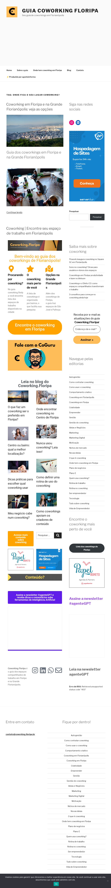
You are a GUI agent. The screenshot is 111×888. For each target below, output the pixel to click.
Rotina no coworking (78, 488)
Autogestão (74, 377)
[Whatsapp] (50, 670)
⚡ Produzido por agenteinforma (21, 77)
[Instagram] (35, 670)
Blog (69, 70)
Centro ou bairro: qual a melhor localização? (19, 449)
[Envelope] (58, 670)
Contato (80, 70)
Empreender (74, 412)
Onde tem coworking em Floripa (47, 70)
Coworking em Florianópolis (81, 397)
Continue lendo (14, 212)
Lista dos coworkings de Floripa (87, 548)
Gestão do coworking (79, 422)
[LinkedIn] (78, 122)
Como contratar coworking (81, 382)
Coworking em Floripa (79, 402)
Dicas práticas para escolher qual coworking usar (20, 483)
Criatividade (74, 407)
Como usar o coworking (80, 387)
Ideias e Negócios (77, 427)
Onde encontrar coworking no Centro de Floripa (47, 413)
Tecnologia (74, 498)
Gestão (72, 417)
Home (9, 70)
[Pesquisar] (58, 535)
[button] (35, 597)
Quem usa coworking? (79, 478)
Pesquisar (74, 211)
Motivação (74, 443)
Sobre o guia (22, 70)
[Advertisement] (55, 38)
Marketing (74, 433)
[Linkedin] (43, 670)
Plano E (72, 473)
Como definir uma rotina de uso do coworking (48, 481)
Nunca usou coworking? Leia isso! (47, 447)
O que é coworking (77, 458)
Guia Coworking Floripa (60, 11)
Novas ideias (75, 453)
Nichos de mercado (78, 448)
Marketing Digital (77, 438)
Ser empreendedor (77, 493)
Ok (56, 884)
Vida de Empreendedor (79, 508)
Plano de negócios (77, 468)
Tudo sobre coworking (79, 503)
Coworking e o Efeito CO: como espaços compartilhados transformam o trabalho (86, 286)
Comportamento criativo (80, 392)
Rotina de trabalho (77, 483)
